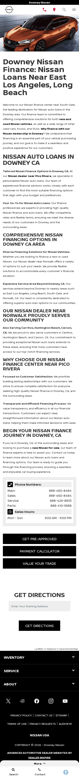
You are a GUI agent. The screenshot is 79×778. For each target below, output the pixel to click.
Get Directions (39, 625)
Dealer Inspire (39, 757)
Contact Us (44, 715)
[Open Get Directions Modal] (54, 9)
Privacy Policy (21, 715)
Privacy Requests (43, 724)
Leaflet (39, 648)
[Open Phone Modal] (44, 9)
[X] (8, 701)
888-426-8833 (61, 500)
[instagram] (51, 701)
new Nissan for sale (45, 448)
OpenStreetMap (68, 648)
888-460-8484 (60, 491)
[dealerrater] (22, 701)
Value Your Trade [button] (39, 563)
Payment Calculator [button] (39, 551)
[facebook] (36, 701)
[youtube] (65, 701)
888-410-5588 (61, 505)
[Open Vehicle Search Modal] (64, 9)
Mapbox (51, 648)
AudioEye (65, 724)
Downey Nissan (54, 745)
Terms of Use (17, 724)
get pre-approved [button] (39, 539)
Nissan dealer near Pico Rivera (29, 176)
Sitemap (61, 715)
